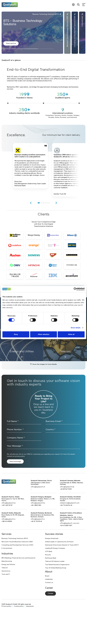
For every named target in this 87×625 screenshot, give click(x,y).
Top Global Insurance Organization (57, 564)
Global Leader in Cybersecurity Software (59, 542)
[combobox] (73, 4)
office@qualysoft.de (67, 487)
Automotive (6, 571)
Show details (75, 328)
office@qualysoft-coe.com (69, 523)
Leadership (49, 579)
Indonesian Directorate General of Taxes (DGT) (62, 545)
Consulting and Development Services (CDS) (17, 545)
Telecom (5, 568)
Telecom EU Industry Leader (55, 561)
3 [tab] (43, 202)
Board (47, 576)
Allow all (71, 334)
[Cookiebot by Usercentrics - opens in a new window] (75, 289)
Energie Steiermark (51, 538)
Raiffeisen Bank (50, 558)
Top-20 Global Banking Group (55, 568)
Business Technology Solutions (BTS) (15, 538)
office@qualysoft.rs (8, 519)
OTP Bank (48, 551)
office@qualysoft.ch (38, 487)
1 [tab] (39, 202)
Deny (16, 334)
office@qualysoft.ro (38, 519)
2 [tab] (41, 202)
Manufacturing (7, 561)
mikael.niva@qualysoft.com (69, 503)
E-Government (7, 548)
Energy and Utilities (8, 564)
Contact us (49, 582)
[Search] (78, 4)
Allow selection (43, 334)
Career (50, 593)
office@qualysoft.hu (38, 503)
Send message (15, 461)
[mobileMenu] (83, 4)
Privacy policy (6, 606)
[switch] (33, 320)
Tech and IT (6, 574)
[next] (56, 203)
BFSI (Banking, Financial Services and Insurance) (18, 558)
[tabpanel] (30, 170)
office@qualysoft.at (9, 503)
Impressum (30, 606)
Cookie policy (19, 606)
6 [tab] (48, 202)
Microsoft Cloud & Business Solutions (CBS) (17, 542)
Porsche (48, 555)
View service (11, 43)
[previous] (31, 203)
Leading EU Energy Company (55, 548)
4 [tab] (45, 202)
